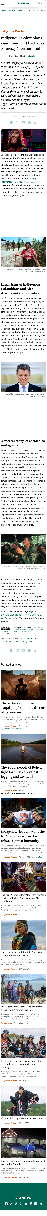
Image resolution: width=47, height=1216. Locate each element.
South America (15, 641)
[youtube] (26, 1203)
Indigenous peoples (31, 641)
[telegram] (40, 1203)
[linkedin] (35, 1203)
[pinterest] (16, 1203)
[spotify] (21, 1203)
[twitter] (11, 1203)
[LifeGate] (23, 3)
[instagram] (31, 1203)
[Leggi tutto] (44, 664)
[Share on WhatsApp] (29, 122)
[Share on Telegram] (35, 122)
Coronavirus (6, 1023)
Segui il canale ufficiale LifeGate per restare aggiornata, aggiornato (22, 615)
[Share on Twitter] (17, 122)
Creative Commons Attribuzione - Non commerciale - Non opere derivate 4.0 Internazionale (22, 631)
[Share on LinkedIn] (23, 122)
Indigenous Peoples (13, 31)
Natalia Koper (32, 56)
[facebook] (6, 1203)
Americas (29, 638)
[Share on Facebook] (11, 122)
